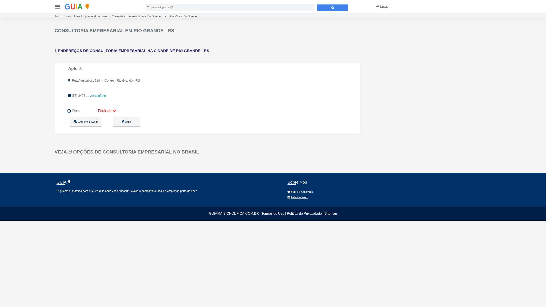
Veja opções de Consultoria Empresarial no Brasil (127, 152)
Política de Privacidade (304, 213)
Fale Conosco (299, 197)
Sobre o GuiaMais (302, 191)
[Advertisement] (400, 55)
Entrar (384, 6)
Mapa (127, 121)
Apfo (73, 68)
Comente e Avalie (87, 121)
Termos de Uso (272, 213)
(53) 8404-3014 (82, 95)
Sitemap (330, 213)
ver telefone (98, 95)
